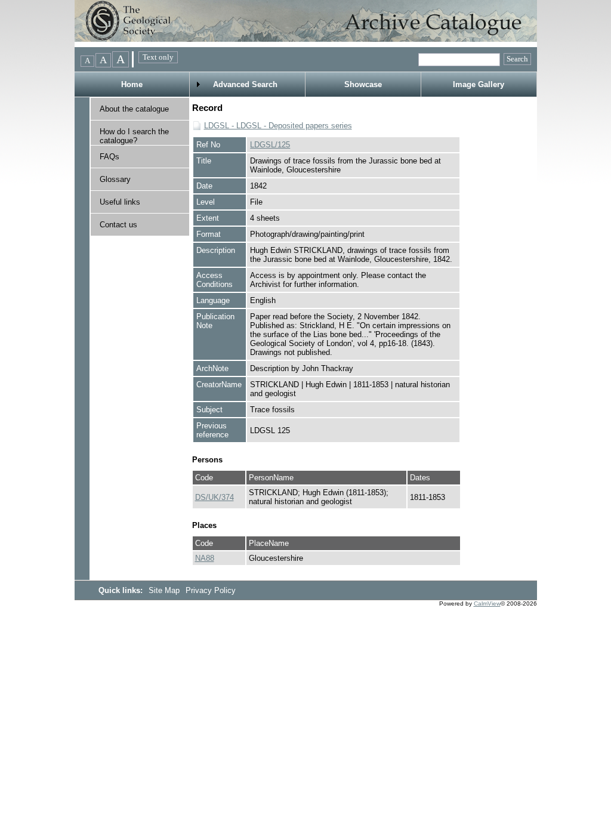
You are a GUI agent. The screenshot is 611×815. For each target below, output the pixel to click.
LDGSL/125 (270, 144)
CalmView (487, 603)
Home (132, 84)
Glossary (115, 179)
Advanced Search (245, 84)
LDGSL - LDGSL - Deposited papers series (278, 125)
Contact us (118, 224)
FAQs (109, 156)
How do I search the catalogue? (134, 136)
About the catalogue (134, 108)
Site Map (165, 590)
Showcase (363, 84)
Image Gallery (478, 84)
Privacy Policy (211, 590)
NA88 (204, 558)
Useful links (120, 201)
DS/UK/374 (214, 497)
